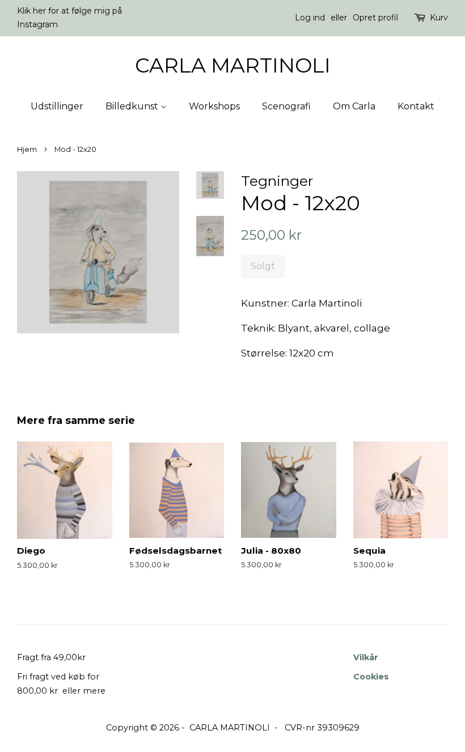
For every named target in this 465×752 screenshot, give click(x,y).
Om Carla (354, 106)
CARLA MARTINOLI (233, 65)
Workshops (214, 106)
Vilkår (365, 657)
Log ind (310, 17)
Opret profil (375, 17)
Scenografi (286, 106)
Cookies (371, 677)
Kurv (439, 17)
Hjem (27, 149)
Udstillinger (57, 106)
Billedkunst (132, 106)
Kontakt (416, 106)
